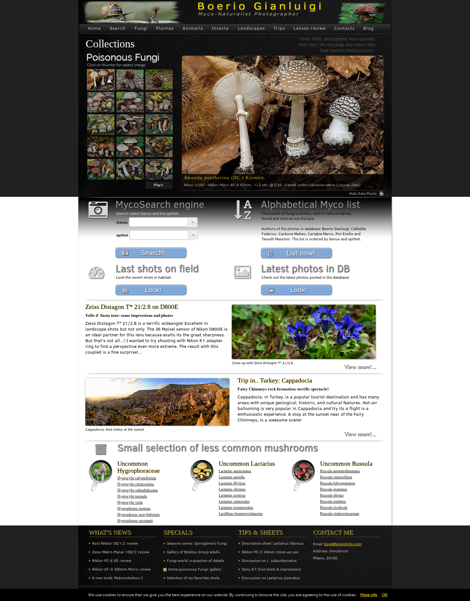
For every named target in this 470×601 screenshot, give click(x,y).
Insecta (220, 28)
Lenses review (310, 28)
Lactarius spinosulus (234, 501)
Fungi (141, 28)
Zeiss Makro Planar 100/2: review (120, 552)
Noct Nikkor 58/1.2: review (115, 543)
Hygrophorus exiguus (134, 508)
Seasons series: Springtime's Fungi (197, 543)
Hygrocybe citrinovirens (135, 484)
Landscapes (251, 28)
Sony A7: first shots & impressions (271, 569)
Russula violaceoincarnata (339, 513)
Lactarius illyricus (232, 483)
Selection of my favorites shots (193, 578)
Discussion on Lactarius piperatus (271, 578)
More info (368, 595)
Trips (279, 28)
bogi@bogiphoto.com (343, 544)
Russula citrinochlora (336, 477)
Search (118, 28)
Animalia (193, 28)
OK (385, 595)
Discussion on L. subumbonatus (269, 560)
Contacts (344, 28)
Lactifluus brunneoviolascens (241, 513)
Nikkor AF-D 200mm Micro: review (121, 569)
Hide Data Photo (363, 193)
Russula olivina (331, 495)
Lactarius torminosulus (236, 507)
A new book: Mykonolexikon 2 (117, 578)
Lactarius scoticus (232, 495)
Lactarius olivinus (232, 489)
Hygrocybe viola (130, 502)
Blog (368, 28)
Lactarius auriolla (232, 477)
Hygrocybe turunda (132, 496)
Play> (158, 185)
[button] (192, 222)
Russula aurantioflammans (340, 471)
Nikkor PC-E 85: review (111, 560)
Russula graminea (333, 489)
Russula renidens (333, 501)
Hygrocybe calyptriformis (136, 478)
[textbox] (158, 222)
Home (94, 28)
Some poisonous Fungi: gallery (194, 569)
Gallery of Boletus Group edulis (193, 552)
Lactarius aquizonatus (235, 471)
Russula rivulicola (333, 507)
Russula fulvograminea (337, 483)
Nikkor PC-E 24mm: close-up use (270, 552)
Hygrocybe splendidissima (137, 490)
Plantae (165, 28)
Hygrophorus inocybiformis (138, 514)
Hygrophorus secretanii (135, 520)
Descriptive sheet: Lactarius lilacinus (273, 543)
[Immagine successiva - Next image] (101, 79)
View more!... (360, 367)
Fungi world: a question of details (195, 560)
